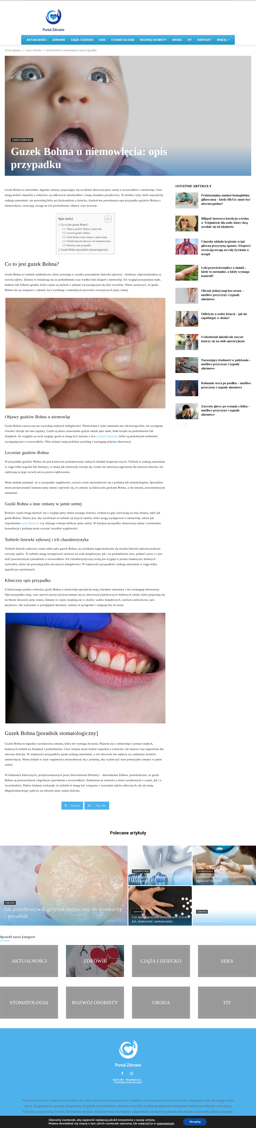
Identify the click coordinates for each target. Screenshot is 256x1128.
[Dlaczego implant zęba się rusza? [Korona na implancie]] (160, 865)
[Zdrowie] (95, 961)
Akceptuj (195, 1122)
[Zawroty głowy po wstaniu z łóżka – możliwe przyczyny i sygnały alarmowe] (186, 411)
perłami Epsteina (107, 436)
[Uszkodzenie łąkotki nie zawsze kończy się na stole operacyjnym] (186, 342)
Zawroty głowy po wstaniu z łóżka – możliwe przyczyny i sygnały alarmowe (225, 410)
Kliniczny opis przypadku (79, 245)
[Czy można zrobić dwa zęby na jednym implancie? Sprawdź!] (224, 865)
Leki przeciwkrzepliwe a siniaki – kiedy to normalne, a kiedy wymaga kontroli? (225, 272)
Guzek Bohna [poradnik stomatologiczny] (84, 249)
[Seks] (227, 961)
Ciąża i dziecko (33, 50)
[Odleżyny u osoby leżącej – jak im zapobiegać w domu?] (186, 319)
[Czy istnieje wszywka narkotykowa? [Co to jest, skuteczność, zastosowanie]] (160, 906)
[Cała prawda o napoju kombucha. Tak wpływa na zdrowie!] (224, 906)
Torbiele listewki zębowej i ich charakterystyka (88, 241)
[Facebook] (122, 1073)
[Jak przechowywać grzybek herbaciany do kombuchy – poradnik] (64, 886)
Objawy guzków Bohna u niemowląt (84, 229)
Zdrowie (9, 903)
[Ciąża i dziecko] (161, 961)
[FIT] (227, 1003)
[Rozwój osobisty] (95, 1003)
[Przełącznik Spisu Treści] (106, 219)
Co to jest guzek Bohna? (74, 224)
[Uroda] (161, 1003)
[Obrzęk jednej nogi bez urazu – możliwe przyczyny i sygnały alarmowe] (186, 296)
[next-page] (184, 425)
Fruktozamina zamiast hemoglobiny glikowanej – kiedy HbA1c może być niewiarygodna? (225, 199)
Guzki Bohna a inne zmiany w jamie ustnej (87, 237)
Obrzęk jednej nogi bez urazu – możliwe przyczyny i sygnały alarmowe (222, 295)
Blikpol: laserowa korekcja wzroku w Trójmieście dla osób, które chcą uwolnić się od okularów (225, 223)
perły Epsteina (30, 523)
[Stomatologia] (29, 1003)
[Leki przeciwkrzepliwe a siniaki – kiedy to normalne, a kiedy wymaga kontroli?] (186, 273)
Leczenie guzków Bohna (78, 233)
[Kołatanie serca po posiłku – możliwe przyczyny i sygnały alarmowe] (186, 388)
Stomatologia (141, 871)
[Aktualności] (29, 961)
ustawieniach (165, 1123)
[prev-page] (177, 425)
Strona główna (13, 50)
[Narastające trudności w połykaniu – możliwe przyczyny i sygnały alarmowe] (186, 365)
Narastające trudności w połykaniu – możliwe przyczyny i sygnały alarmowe (226, 364)
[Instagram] (131, 1073)
